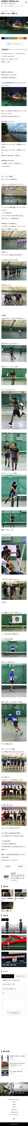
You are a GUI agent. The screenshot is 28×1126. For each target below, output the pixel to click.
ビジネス (5, 919)
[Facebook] (11, 880)
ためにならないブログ (14, 1099)
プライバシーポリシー (14, 1114)
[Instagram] (16, 880)
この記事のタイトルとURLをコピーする (14, 43)
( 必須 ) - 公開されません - (9, 988)
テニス (3, 17)
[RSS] (14, 1118)
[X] (13, 880)
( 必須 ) (9, 984)
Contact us (14, 1109)
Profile (14, 1104)
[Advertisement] (14, 1033)
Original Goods (14, 1112)
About (14, 1102)
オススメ (14, 1107)
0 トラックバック (20, 976)
